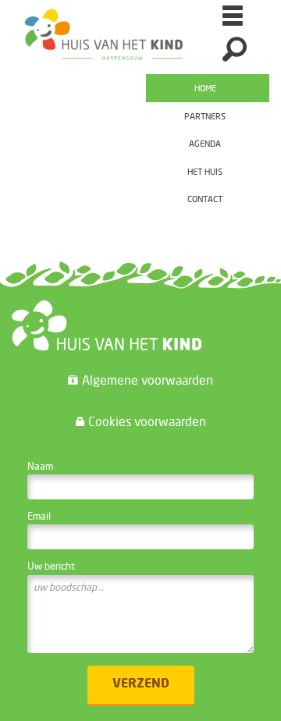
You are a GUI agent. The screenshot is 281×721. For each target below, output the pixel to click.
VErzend (140, 684)
